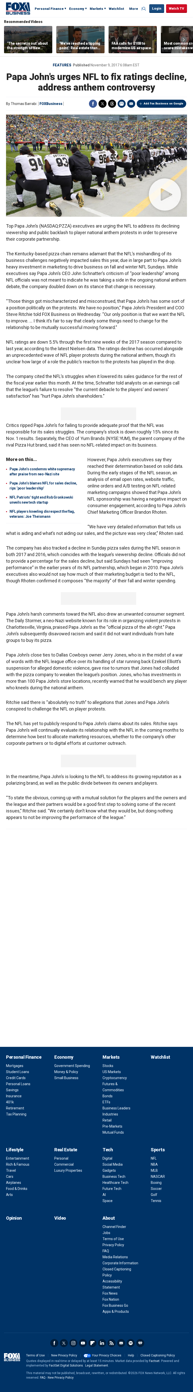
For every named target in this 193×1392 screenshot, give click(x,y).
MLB (154, 1170)
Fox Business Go (115, 1305)
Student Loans (17, 1072)
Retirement (15, 1108)
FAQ (106, 1251)
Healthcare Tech (115, 1183)
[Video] (96, 166)
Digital (107, 1158)
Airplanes (13, 1183)
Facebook (93, 104)
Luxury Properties (68, 1170)
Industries (110, 1114)
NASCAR (158, 1177)
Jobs (106, 1233)
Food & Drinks (16, 1189)
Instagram (73, 1343)
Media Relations (115, 1257)
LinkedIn (102, 1343)
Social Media (113, 1164)
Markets (96, 9)
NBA (154, 1164)
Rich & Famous (17, 1164)
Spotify (131, 1343)
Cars (9, 1177)
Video (60, 1218)
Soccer (156, 1189)
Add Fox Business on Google (163, 103)
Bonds (108, 1096)
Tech (108, 1149)
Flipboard (92, 1343)
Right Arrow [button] (184, 40)
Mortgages (14, 1066)
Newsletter (121, 1343)
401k (10, 1102)
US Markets (112, 1072)
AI (104, 1195)
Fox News (110, 1293)
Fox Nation (111, 1299)
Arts (9, 1195)
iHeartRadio (140, 1343)
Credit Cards (16, 1078)
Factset (154, 1361)
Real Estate (65, 1149)
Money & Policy (66, 1072)
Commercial (64, 1164)
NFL (154, 1158)
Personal (61, 1158)
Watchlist (116, 9)
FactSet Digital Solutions (66, 1365)
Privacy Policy (113, 1245)
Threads (112, 104)
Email (131, 104)
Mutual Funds (113, 1132)
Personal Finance (49, 9)
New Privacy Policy (64, 1355)
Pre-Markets (112, 1126)
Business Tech (114, 1177)
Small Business (66, 1078)
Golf (154, 1195)
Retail (107, 1120)
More (133, 9)
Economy (76, 9)
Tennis (156, 1201)
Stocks (108, 1066)
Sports (158, 1149)
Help (131, 1355)
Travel (11, 1170)
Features (62, 65)
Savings (12, 1090)
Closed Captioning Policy (157, 1355)
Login (156, 8)
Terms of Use (113, 1239)
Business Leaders (116, 1108)
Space (108, 1201)
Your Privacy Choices (106, 1355)
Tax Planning (16, 1114)
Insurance (14, 1096)
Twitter (103, 104)
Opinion (14, 1218)
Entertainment (17, 1158)
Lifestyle (14, 1149)
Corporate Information (120, 1263)
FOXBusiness (50, 104)
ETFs (106, 1102)
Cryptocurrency (115, 1078)
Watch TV (176, 8)
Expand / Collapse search (144, 9)
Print (122, 104)
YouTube (83, 1343)
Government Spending (72, 1066)
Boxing (156, 1183)
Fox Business (18, 8)
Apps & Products (116, 1311)
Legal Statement (96, 1365)
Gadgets (109, 1170)
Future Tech (112, 1189)
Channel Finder (114, 1227)
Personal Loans (18, 1084)
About (109, 1218)
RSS (112, 1343)
